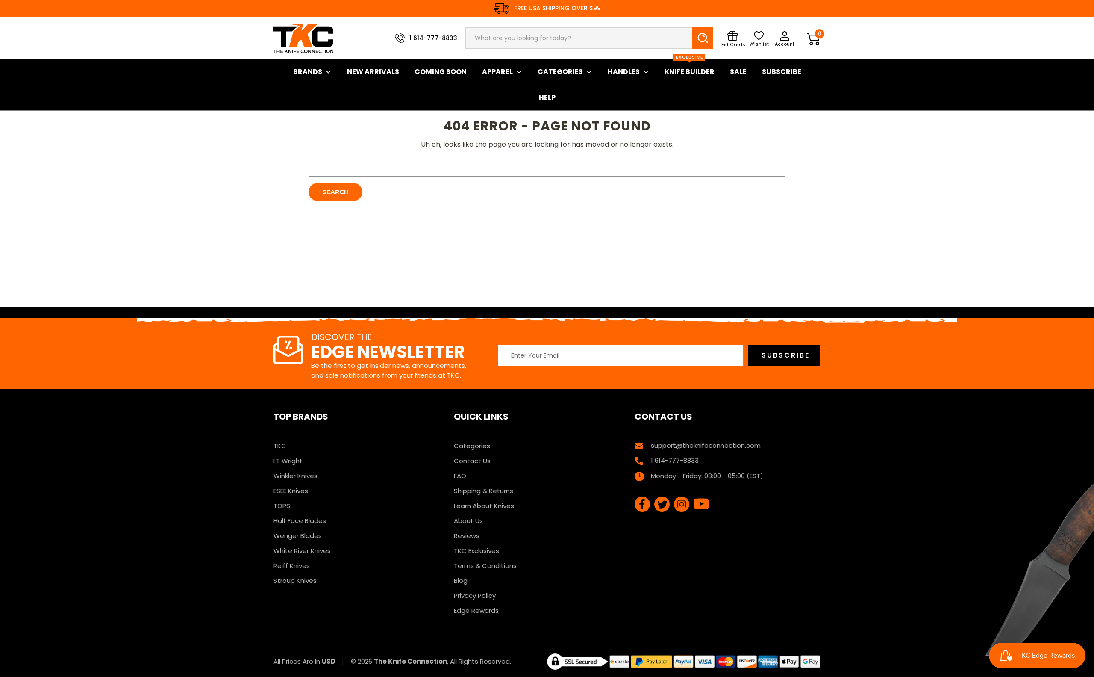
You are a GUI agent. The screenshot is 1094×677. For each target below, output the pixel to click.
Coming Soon (441, 72)
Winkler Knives (296, 475)
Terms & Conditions (485, 565)
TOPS (282, 505)
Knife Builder (690, 68)
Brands (307, 72)
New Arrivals (373, 72)
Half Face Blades (300, 520)
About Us (468, 520)
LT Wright (288, 460)
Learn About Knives (484, 505)
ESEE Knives (291, 490)
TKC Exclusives (476, 550)
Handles (624, 72)
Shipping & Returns (483, 490)
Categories (560, 72)
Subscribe (781, 72)
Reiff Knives (292, 565)
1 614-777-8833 (433, 38)
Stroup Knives (295, 580)
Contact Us (472, 460)
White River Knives (302, 550)
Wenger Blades (298, 535)
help (547, 97)
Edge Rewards (476, 610)
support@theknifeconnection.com (706, 445)
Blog (461, 580)
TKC (280, 445)
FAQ (460, 475)
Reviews (466, 535)
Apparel (497, 72)
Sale (738, 72)
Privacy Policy (475, 595)
